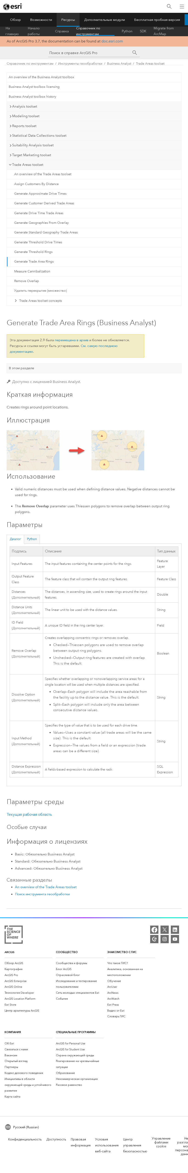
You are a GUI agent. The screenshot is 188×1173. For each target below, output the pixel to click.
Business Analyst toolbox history (32, 97)
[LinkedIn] (175, 930)
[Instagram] (164, 939)
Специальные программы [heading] (76, 1032)
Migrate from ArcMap (164, 31)
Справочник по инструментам (88, 31)
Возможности (41, 20)
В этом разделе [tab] (21, 368)
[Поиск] (169, 6)
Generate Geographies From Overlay (41, 223)
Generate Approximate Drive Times (40, 194)
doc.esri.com (112, 41)
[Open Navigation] (182, 6)
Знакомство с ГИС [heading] (121, 952)
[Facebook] (154, 930)
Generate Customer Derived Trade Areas (44, 203)
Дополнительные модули (104, 20)
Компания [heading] (13, 1032)
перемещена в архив (71, 340)
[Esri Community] (154, 939)
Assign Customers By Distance (36, 184)
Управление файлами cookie (161, 1142)
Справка (62, 31)
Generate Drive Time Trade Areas (38, 213)
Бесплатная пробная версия (157, 20)
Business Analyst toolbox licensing (34, 87)
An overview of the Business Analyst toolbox (41, 77)
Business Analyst (119, 64)
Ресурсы (68, 20)
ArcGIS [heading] (9, 952)
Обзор (15, 20)
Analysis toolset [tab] (24, 106)
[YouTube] (175, 939)
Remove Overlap (26, 281)
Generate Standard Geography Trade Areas (46, 232)
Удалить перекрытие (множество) (40, 291)
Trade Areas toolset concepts (40, 301)
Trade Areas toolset (150, 64)
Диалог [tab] (15, 539)
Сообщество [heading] (67, 952)
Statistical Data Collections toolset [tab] (39, 135)
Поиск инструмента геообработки (42, 894)
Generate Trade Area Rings (34, 261)
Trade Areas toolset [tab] (27, 165)
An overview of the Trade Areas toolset (42, 174)
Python (127, 31)
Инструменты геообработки (80, 64)
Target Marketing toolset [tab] (31, 155)
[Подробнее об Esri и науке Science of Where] (14, 936)
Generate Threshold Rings (33, 252)
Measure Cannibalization (32, 271)
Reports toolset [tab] (24, 126)
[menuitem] (28, 963)
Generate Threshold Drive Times (38, 242)
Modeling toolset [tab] (25, 116)
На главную (12, 31)
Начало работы (34, 31)
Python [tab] (32, 539)
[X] (164, 930)
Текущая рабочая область (29, 814)
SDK (143, 31)
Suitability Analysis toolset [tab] (33, 145)
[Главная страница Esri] (12, 6)
